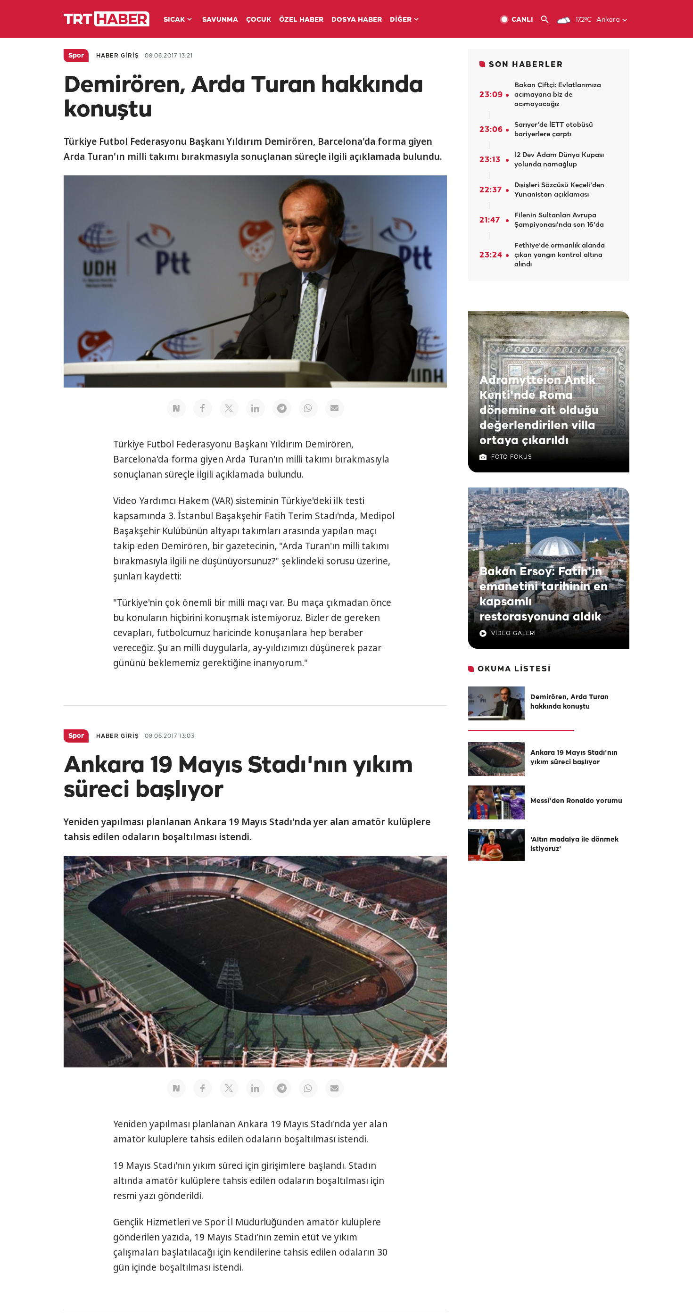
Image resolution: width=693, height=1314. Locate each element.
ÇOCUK (258, 20)
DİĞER (401, 20)
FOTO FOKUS (511, 457)
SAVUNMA (220, 20)
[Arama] (548, 19)
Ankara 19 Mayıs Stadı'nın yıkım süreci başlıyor (574, 758)
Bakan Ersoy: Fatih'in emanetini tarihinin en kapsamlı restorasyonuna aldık (543, 594)
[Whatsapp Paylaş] (308, 408)
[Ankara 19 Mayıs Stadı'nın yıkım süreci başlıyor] (496, 759)
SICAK (174, 20)
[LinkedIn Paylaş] (255, 408)
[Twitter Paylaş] (229, 408)
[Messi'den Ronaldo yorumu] (496, 802)
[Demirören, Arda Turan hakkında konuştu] (496, 703)
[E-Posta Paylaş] (334, 408)
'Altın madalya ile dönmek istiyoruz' (574, 844)
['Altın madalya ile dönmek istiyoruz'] (496, 846)
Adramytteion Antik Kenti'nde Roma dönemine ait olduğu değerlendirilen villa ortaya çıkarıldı (539, 410)
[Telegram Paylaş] (281, 408)
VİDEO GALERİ (513, 633)
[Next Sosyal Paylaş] (176, 408)
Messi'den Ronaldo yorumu (576, 801)
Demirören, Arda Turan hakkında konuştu (569, 702)
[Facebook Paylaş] (202, 408)
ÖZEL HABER (301, 20)
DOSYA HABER (356, 20)
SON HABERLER (526, 65)
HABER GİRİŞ (117, 56)
